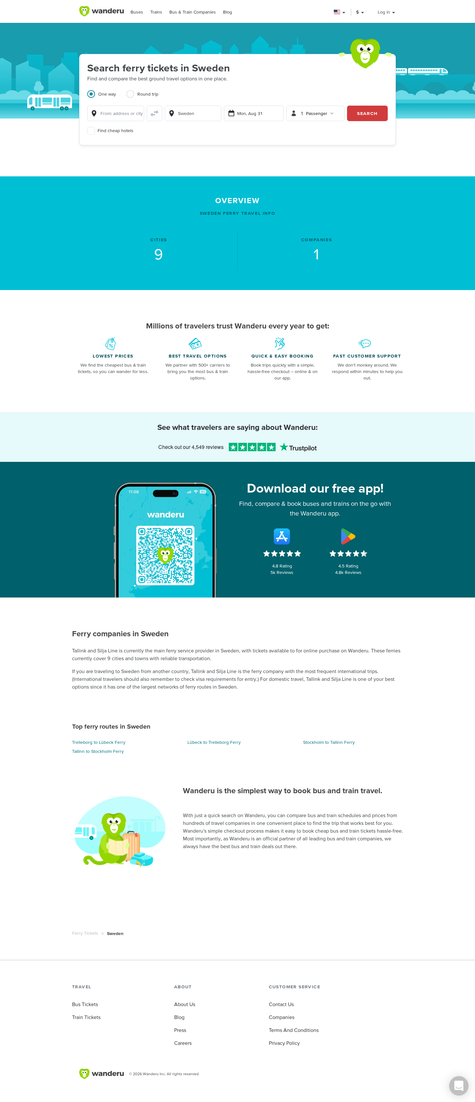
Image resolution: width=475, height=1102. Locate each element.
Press (180, 1030)
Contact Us (281, 1004)
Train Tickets (86, 1017)
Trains (156, 12)
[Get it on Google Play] (348, 536)
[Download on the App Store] (282, 536)
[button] (339, 12)
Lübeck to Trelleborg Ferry (214, 742)
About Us (184, 1004)
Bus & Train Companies (192, 12)
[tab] (106, 98)
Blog (227, 12)
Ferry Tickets (85, 933)
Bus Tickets (85, 1004)
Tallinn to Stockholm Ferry (98, 751)
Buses (137, 12)
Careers (183, 1043)
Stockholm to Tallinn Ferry (329, 742)
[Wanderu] (101, 11)
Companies (281, 1017)
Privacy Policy (284, 1043)
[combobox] (116, 113)
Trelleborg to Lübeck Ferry (98, 742)
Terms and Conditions (294, 1030)
